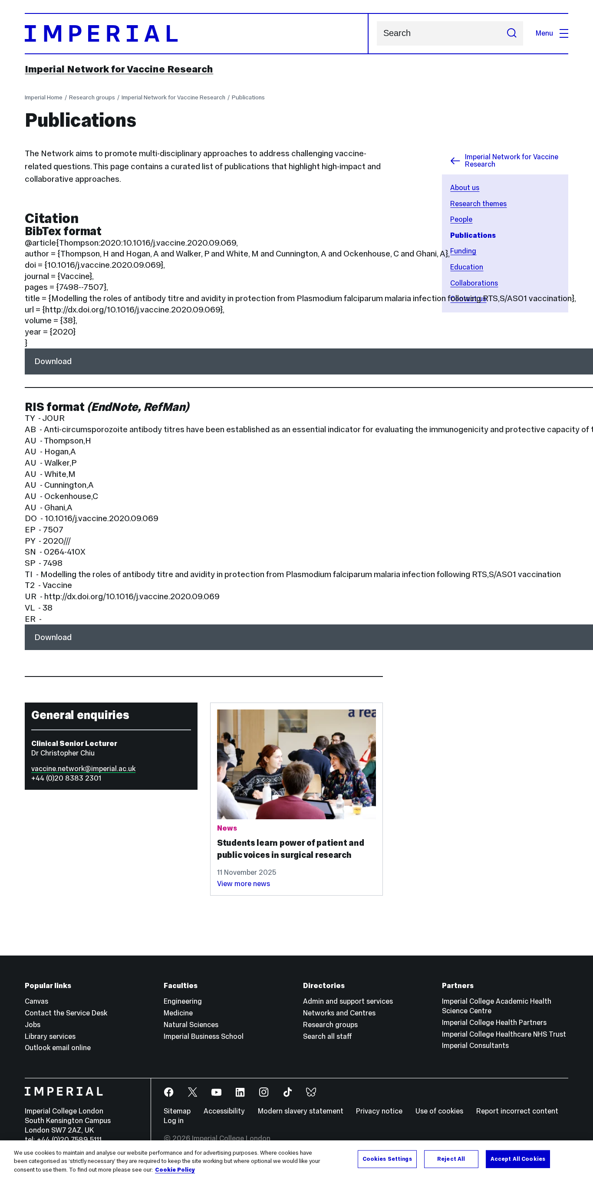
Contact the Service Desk (66, 1013)
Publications (248, 97)
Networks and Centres (339, 1013)
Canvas (36, 1001)
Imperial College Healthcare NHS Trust (504, 1034)
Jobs (32, 1024)
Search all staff (327, 1036)
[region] (296, 1159)
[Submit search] (511, 33)
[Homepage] (196, 33)
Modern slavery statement (300, 1111)
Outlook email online (58, 1047)
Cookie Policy (175, 1169)
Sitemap (177, 1111)
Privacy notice (379, 1111)
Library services (50, 1036)
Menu (544, 33)
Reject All (451, 1158)
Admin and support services (348, 1001)
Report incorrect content (517, 1111)
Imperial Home (44, 97)
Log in (174, 1120)
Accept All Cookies (518, 1158)
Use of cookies (439, 1111)
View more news (243, 883)
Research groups (92, 97)
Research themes (478, 203)
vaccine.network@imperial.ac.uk (83, 768)
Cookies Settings (387, 1158)
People (461, 219)
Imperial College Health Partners (494, 1022)
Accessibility (224, 1111)
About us (464, 187)
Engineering (183, 1001)
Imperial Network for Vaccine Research (119, 69)
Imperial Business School (204, 1036)
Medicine (178, 1013)
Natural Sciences (191, 1024)
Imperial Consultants (475, 1045)
